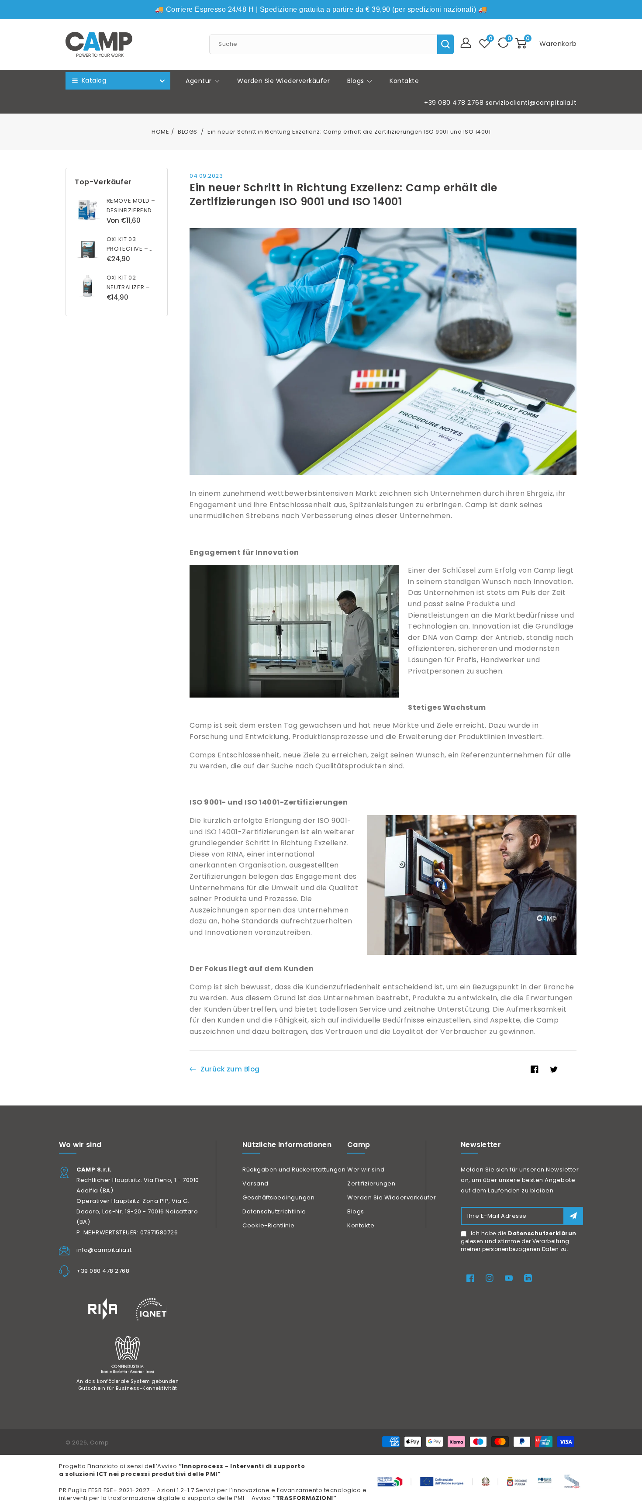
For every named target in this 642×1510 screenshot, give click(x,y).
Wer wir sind (365, 1169)
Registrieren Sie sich (573, 1216)
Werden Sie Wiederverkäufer (391, 1197)
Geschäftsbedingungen (278, 1197)
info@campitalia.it (103, 1250)
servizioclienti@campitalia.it (531, 102)
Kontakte (360, 1225)
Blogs (356, 80)
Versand (255, 1183)
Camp (99, 1442)
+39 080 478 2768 (453, 102)
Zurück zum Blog (230, 1069)
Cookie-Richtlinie (268, 1225)
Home (160, 132)
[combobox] (331, 44)
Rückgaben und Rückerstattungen (293, 1169)
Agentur (200, 80)
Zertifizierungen (371, 1183)
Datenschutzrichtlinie (274, 1211)
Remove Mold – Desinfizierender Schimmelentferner (138, 210)
